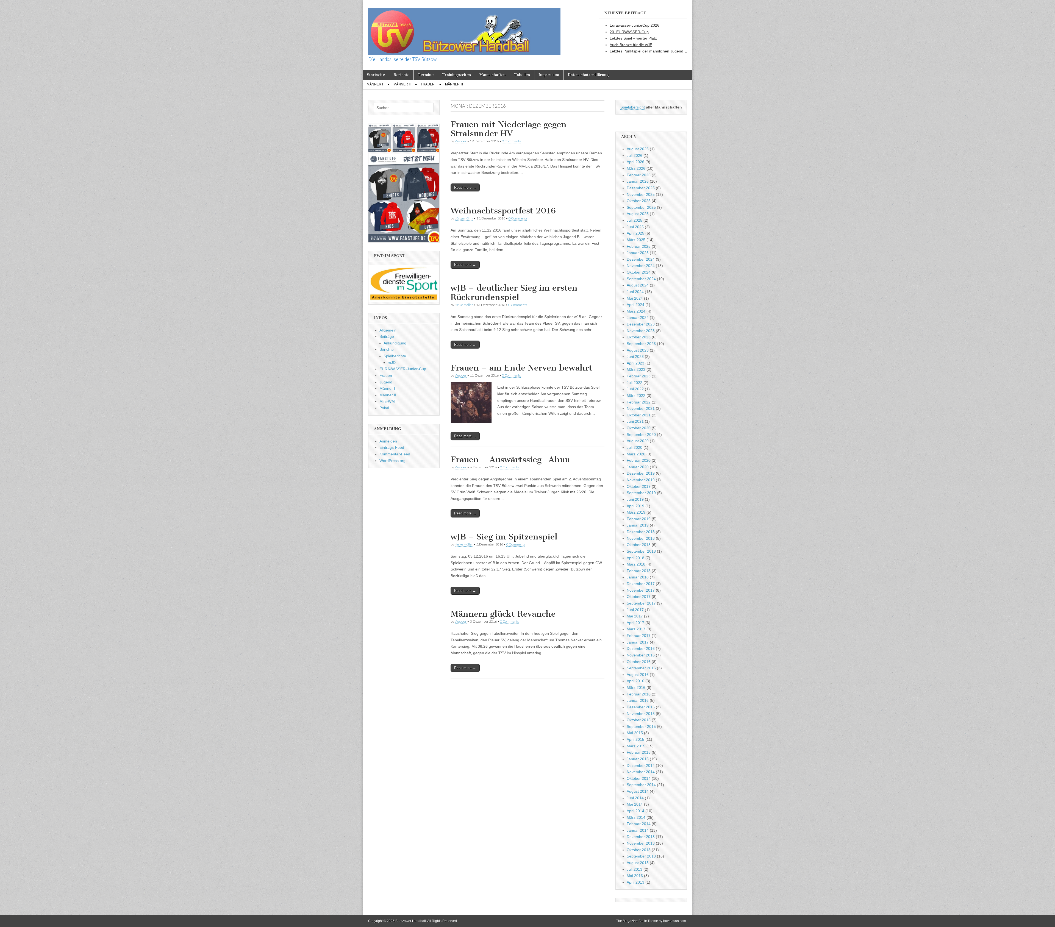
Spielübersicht (633, 107)
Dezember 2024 (641, 259)
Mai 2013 (635, 875)
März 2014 (636, 817)
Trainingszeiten (456, 75)
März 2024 (636, 311)
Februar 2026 (639, 175)
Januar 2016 (638, 700)
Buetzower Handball (410, 921)
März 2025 (636, 240)
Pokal (384, 408)
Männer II (401, 84)
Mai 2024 (635, 298)
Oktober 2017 (639, 596)
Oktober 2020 (639, 428)
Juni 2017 (635, 610)
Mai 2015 (635, 733)
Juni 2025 (635, 227)
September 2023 (641, 343)
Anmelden (388, 441)
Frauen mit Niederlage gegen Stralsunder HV (509, 129)
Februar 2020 (639, 460)
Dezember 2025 (641, 188)
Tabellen (522, 75)
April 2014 (635, 811)
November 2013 (641, 843)
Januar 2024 (638, 317)
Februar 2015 (639, 752)
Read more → (465, 187)
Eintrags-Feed (391, 447)
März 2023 (636, 369)
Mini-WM (387, 401)
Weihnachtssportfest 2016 (503, 211)
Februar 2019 (639, 519)
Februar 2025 (639, 246)
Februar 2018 (639, 571)
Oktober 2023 (639, 337)
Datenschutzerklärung (588, 75)
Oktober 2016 (639, 661)
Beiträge (386, 336)
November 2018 (641, 538)
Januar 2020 (638, 467)
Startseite (376, 75)
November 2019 (641, 480)
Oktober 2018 (639, 544)
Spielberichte (395, 356)
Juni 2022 (635, 389)
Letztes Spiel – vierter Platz (633, 38)
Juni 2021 (635, 421)
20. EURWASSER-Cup (629, 32)
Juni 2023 (635, 356)
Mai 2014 (635, 804)
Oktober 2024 (639, 272)
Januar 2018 (638, 577)
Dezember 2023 (641, 324)
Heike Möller (464, 305)
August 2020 (638, 441)
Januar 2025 (638, 252)
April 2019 (635, 506)
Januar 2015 (638, 759)
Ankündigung (395, 343)
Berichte (401, 75)
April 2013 (635, 882)
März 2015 (636, 746)
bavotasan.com (674, 921)
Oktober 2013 (639, 850)
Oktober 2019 (639, 486)
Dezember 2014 (641, 765)
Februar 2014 (639, 824)
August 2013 (638, 863)
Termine (426, 75)
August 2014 (638, 791)
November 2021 (641, 408)
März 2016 (636, 687)
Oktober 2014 (639, 778)
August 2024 (638, 285)
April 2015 (635, 739)
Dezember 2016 (641, 648)
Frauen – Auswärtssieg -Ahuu (510, 459)
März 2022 (636, 395)
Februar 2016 (639, 694)
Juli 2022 (634, 382)
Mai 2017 (635, 616)
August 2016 (638, 674)
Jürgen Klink (464, 218)
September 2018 (641, 551)
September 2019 (641, 493)
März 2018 (636, 564)
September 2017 (641, 603)
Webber (461, 141)
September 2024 (641, 279)
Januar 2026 (638, 181)
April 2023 (635, 363)
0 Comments (511, 141)
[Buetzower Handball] (464, 28)
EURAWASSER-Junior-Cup (402, 369)
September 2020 (641, 434)
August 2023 (638, 350)
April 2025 (635, 233)
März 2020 (636, 454)
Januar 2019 (638, 525)
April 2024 (635, 304)
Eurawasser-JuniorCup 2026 (634, 25)
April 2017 (635, 622)
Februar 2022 (639, 402)
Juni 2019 (635, 499)
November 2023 (641, 331)
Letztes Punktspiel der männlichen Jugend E (648, 51)
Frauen (428, 84)
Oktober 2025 (639, 201)
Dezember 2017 (641, 583)
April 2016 (635, 681)
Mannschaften (492, 75)
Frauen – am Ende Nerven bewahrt (521, 368)
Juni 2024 (635, 291)
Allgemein (387, 330)
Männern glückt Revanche (503, 614)
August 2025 (638, 213)
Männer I (375, 84)
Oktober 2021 (639, 415)
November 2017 (641, 590)
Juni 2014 (635, 798)
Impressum (548, 75)
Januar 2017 (638, 642)
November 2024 (641, 265)
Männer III (454, 84)
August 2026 (638, 149)
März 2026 (636, 168)
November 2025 (641, 194)
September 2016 (641, 668)
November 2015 (641, 713)
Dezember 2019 (641, 473)
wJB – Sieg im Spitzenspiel (504, 537)
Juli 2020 (634, 447)
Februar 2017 (639, 635)
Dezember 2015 (641, 707)
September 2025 (641, 207)
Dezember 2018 (641, 532)
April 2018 (635, 558)
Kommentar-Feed (394, 454)
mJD (392, 362)
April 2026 (635, 162)
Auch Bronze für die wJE (631, 45)
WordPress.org (392, 460)
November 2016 (641, 655)
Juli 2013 (634, 869)
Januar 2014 (638, 830)
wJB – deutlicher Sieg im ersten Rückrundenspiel (514, 292)
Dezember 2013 (641, 836)
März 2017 (636, 629)
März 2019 (636, 512)
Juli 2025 (634, 220)
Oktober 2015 (639, 720)
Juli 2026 (634, 155)
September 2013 (641, 856)
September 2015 (641, 726)
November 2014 (641, 772)
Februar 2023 (639, 376)
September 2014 (641, 785)
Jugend (385, 382)
